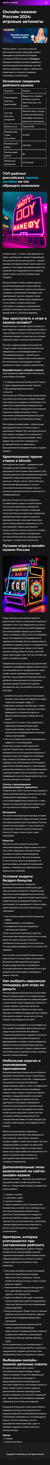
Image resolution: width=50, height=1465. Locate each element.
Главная (9, 1438)
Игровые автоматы (13, 1442)
